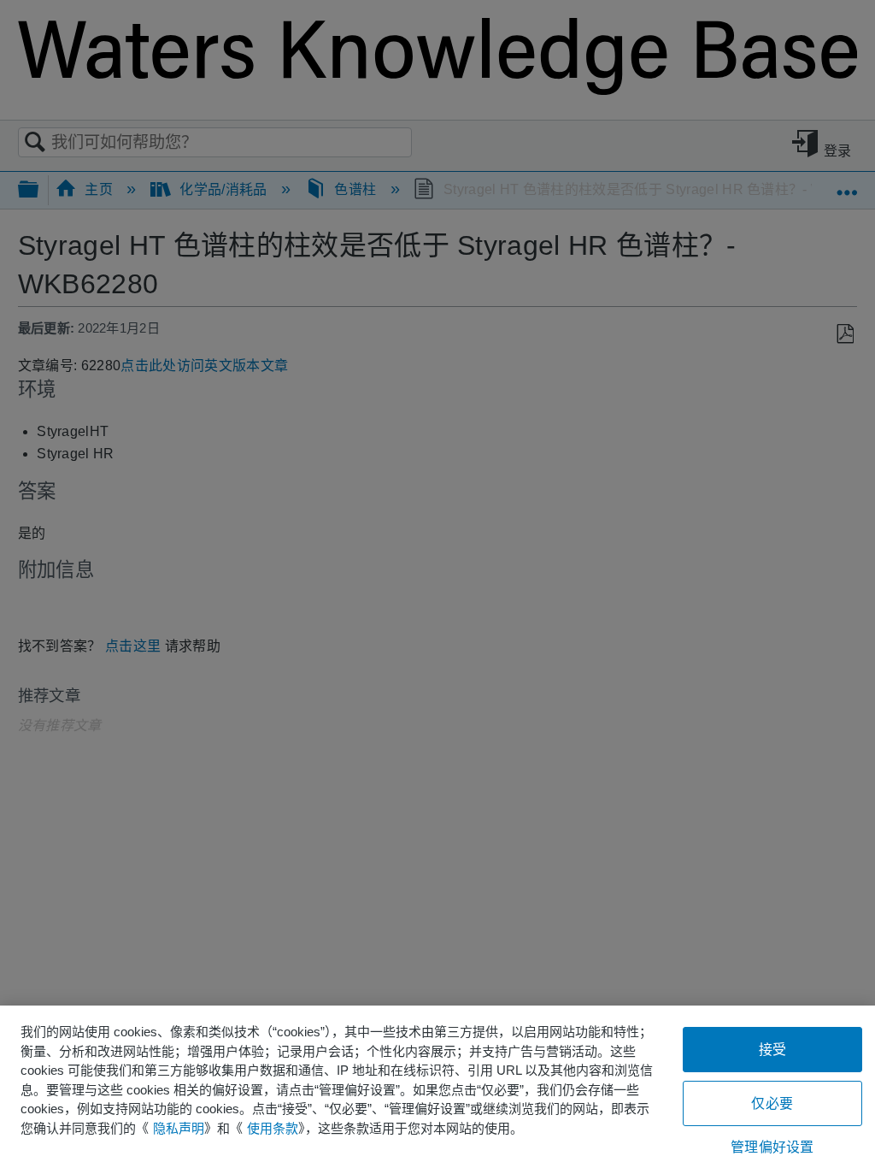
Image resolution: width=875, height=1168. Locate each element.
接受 (772, 1049)
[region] (437, 1087)
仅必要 (771, 1103)
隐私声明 (178, 1128)
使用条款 (272, 1128)
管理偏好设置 (772, 1147)
